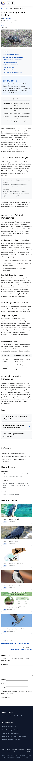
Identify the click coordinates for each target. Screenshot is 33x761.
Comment (4, 664)
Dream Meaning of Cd (9, 726)
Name (3, 679)
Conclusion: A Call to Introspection (12, 72)
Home (3, 749)
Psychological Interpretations (10, 65)
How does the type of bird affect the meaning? (14, 435)
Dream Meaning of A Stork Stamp (13, 563)
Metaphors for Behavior (9, 69)
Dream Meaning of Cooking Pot (12, 733)
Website (3, 687)
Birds (2, 25)
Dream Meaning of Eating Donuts (21, 649)
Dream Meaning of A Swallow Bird (13, 585)
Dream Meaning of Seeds (10, 730)
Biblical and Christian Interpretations (13, 59)
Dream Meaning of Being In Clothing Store (15, 643)
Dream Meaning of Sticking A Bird (13, 629)
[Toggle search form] (8, 3)
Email (3, 683)
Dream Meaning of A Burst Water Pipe (14, 736)
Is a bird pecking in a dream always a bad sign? (15, 418)
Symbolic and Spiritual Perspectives (13, 57)
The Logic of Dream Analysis (11, 54)
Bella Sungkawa (7, 18)
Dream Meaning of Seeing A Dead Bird (14, 607)
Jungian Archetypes (9, 67)
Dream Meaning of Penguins (11, 519)
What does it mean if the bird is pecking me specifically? (13, 426)
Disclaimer (21, 749)
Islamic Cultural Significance (11, 62)
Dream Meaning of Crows (10, 541)
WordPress (26, 757)
